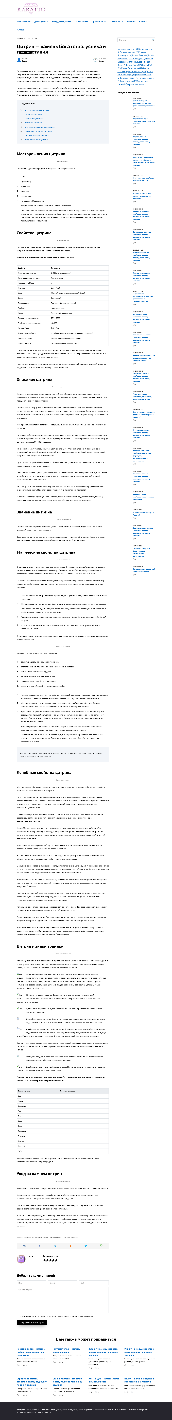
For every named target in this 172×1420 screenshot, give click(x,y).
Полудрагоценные (61, 21)
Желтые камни (24, 1237)
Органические (99, 21)
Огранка (131, 21)
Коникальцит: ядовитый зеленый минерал (144, 570)
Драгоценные (41, 21)
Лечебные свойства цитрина (38, 131)
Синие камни (128, 81)
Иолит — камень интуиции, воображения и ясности (139, 1380)
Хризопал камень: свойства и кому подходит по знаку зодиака (141, 477)
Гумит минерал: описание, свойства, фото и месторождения (143, 103)
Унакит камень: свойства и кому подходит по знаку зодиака (139, 1351)
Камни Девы (139, 58)
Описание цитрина (34, 118)
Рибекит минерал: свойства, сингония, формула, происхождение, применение (142, 456)
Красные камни (129, 78)
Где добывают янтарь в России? (143, 513)
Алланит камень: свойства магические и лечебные (143, 496)
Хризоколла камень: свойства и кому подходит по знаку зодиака (142, 236)
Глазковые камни (127, 49)
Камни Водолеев (72, 1237)
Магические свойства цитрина (40, 127)
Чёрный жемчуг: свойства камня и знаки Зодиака (144, 121)
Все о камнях (23, 21)
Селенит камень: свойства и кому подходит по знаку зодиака (67, 1381)
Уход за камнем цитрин (36, 139)
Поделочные (81, 21)
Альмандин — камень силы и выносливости (104, 1380)
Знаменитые (116, 21)
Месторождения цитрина (37, 110)
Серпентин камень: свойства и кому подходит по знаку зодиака (141, 277)
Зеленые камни (130, 52)
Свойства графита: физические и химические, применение (141, 552)
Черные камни (135, 84)
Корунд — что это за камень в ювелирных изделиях (142, 195)
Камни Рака (134, 65)
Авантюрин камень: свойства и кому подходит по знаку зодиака (142, 338)
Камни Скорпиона (132, 68)
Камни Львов (138, 61)
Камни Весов (56, 1237)
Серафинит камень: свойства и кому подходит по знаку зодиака (32, 1381)
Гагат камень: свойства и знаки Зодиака (143, 179)
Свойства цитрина (33, 114)
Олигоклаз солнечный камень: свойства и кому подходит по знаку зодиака (144, 161)
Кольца (143, 21)
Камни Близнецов (40, 1237)
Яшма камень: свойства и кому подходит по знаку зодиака (144, 357)
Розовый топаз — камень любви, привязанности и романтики (31, 1351)
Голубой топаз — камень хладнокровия (66, 1350)
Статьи (20, 29)
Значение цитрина (33, 122)
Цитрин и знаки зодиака (36, 135)
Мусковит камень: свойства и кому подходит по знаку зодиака (141, 215)
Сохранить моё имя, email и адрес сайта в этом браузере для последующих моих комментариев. (57, 1316)
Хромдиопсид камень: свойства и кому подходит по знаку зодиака (143, 531)
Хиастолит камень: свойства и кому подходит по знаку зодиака (141, 377)
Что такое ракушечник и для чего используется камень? (144, 414)
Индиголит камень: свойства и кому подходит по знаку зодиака (141, 256)
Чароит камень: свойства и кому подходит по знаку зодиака (141, 140)
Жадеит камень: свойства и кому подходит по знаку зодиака (141, 318)
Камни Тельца (138, 71)
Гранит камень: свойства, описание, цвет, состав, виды (142, 396)
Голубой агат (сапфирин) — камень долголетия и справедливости (143, 297)
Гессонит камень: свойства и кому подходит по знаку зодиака (141, 434)
